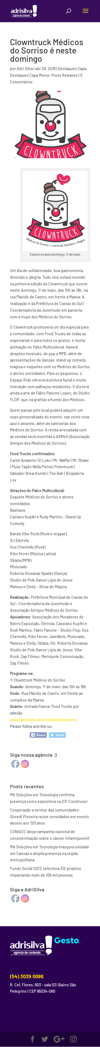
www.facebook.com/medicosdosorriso (43, 719)
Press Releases (64, 75)
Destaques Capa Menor (29, 75)
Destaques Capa (72, 68)
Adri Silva (25, 68)
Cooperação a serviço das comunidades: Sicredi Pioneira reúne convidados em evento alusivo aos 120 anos (49, 817)
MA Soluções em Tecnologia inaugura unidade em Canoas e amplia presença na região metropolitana (49, 853)
